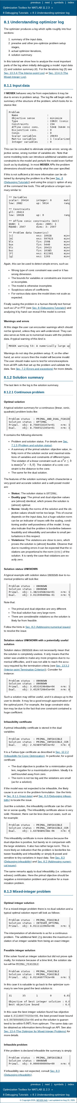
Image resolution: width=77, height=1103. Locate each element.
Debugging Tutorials (15, 12)
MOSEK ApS (42, 1100)
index (71, 2)
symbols (59, 2)
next (47, 2)
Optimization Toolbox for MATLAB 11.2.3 (26, 7)
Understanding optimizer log (51, 12)
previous (36, 2)
